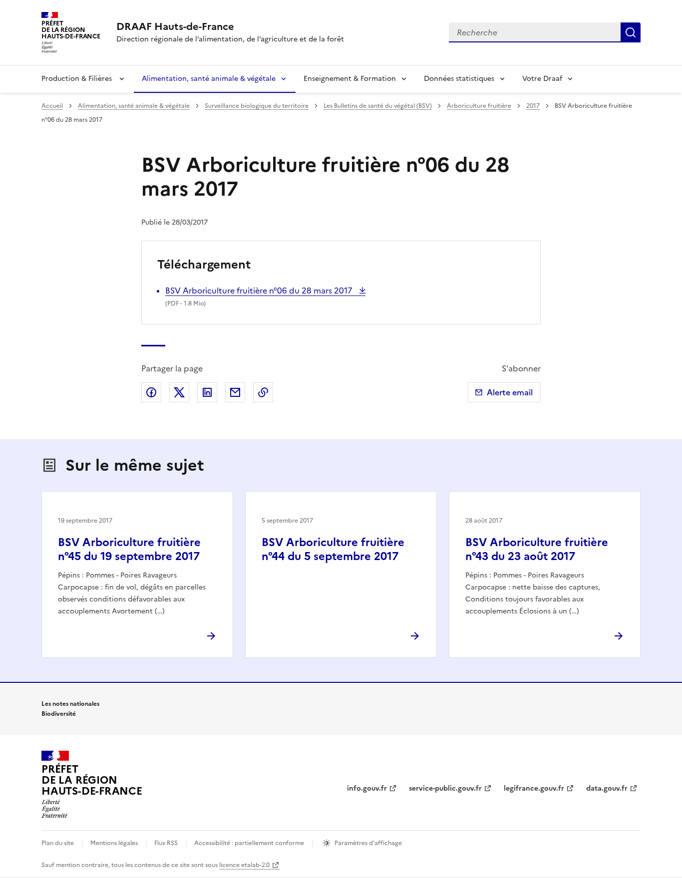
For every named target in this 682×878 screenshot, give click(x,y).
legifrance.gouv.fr (534, 788)
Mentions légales (114, 843)
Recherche (631, 32)
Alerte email (510, 392)
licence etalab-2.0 (244, 865)
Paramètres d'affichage (368, 843)
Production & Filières (77, 78)
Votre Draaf (542, 78)
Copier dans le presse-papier (263, 392)
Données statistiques (459, 78)
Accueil (52, 105)
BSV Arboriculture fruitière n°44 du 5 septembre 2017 (333, 549)
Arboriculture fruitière (479, 105)
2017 (533, 105)
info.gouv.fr (367, 788)
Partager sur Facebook (151, 392)
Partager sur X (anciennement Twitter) (179, 392)
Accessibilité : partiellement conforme (249, 843)
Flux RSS (166, 843)
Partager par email (235, 392)
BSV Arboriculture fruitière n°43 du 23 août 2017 (536, 549)
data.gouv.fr (607, 788)
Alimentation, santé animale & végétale (209, 78)
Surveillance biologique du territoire (257, 105)
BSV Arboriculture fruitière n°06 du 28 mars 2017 (259, 290)
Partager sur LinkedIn (207, 392)
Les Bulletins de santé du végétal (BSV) (378, 105)
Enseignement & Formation (350, 78)
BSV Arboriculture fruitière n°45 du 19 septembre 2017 (129, 549)
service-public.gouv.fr (445, 788)
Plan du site (57, 843)
